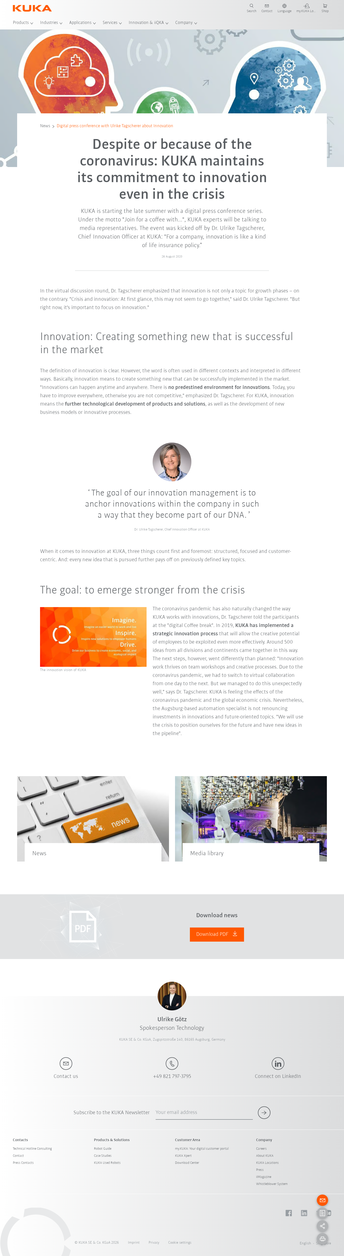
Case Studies (103, 1156)
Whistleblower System (272, 1184)
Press (260, 1170)
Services (110, 23)
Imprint (134, 1243)
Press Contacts (23, 1163)
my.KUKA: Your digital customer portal (202, 1149)
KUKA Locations (267, 1163)
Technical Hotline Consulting (32, 1149)
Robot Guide (102, 1149)
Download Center (187, 1163)
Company (184, 23)
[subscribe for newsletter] (264, 1112)
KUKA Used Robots (107, 1163)
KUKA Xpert (183, 1156)
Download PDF (213, 934)
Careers (261, 1149)
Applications (80, 23)
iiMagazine (263, 1177)
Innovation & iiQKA (146, 23)
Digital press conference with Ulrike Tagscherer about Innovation (115, 126)
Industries (49, 23)
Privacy (154, 1243)
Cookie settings (179, 1243)
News (45, 126)
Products (21, 23)
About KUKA (264, 1156)
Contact (18, 1156)
